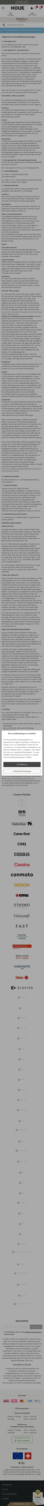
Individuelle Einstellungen (22, 771)
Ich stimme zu (22, 764)
